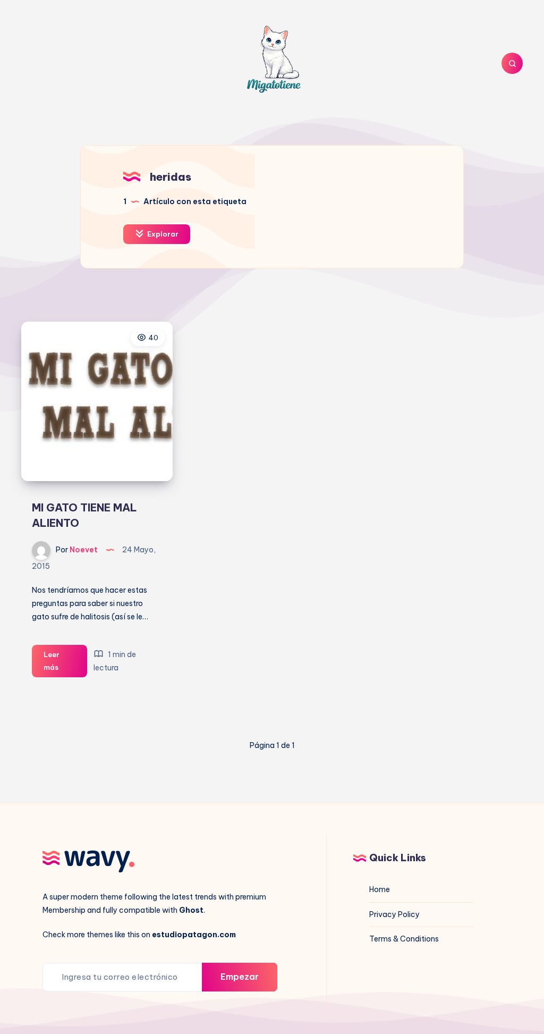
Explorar (162, 234)
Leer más (65, 663)
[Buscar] (512, 63)
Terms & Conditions (404, 939)
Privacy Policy (394, 914)
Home (379, 889)
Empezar (239, 976)
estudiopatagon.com (194, 934)
